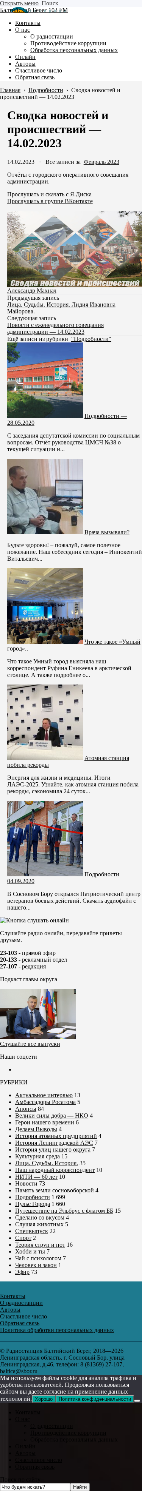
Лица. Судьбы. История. (46, 1163)
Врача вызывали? (107, 532)
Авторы (25, 1453)
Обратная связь (35, 1466)
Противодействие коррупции (68, 1432)
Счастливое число (38, 1460)
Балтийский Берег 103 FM (34, 10)
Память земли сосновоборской (54, 1190)
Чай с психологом (38, 1258)
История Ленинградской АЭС (54, 1142)
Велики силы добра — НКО (51, 1115)
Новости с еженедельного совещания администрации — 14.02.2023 (55, 328)
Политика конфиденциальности (95, 1399)
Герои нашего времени (44, 1122)
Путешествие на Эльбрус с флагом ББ (64, 1210)
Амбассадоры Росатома (45, 1102)
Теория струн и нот (40, 1244)
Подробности (32, 1197)
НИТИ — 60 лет (36, 1176)
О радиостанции (51, 1426)
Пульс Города (32, 1204)
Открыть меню (19, 3)
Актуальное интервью (44, 1095)
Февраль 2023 (101, 162)
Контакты (28, 1412)
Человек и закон (36, 1265)
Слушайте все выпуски (30, 1044)
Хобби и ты (30, 1251)
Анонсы (25, 1109)
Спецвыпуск (31, 1231)
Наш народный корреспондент (55, 1170)
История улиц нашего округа (53, 1149)
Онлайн (25, 1446)
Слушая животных (39, 1224)
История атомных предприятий (56, 1136)
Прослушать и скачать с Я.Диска (49, 194)
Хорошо (44, 1399)
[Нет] (137, 1401)
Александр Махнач (31, 290)
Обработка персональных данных (74, 1439)
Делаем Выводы (36, 1129)
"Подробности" (91, 339)
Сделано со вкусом (39, 1217)
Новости (26, 1183)
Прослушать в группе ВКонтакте (50, 201)
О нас (22, 1419)
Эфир (22, 1272)
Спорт (23, 1238)
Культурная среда (37, 1156)
